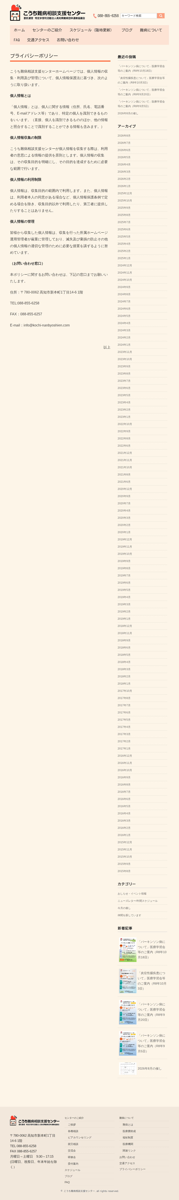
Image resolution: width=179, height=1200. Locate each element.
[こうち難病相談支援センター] (47, 7)
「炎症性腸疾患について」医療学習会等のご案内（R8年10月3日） (141, 80)
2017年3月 (124, 734)
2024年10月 (125, 279)
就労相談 (73, 1144)
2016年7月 (124, 791)
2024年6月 (124, 308)
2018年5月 (124, 654)
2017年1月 (124, 748)
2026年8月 (124, 135)
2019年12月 (125, 539)
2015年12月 (125, 842)
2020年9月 (124, 496)
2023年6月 (124, 388)
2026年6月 (124, 150)
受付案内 (73, 1163)
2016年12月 (125, 755)
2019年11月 (125, 546)
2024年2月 (124, 337)
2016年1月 (124, 835)
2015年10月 (125, 856)
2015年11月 (125, 849)
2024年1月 (124, 344)
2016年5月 (124, 806)
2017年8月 (124, 698)
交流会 (72, 1150)
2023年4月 (124, 402)
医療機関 (128, 1144)
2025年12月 (125, 193)
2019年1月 (124, 618)
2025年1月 (124, 258)
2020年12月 (125, 489)
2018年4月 (124, 662)
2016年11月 (125, 763)
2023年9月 (124, 366)
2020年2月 (124, 525)
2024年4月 (124, 323)
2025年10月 (125, 200)
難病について (151, 30)
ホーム (19, 30)
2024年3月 (124, 330)
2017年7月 (124, 705)
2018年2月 (124, 676)
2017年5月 (124, 719)
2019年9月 (124, 561)
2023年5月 (124, 395)
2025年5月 (124, 236)
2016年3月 (124, 820)
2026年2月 (124, 178)
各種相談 (73, 1131)
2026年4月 (124, 164)
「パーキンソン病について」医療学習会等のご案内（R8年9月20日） (141, 92)
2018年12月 (125, 626)
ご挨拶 (72, 1124)
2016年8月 (124, 784)
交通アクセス (38, 40)
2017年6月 (124, 712)
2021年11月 (125, 460)
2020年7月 (124, 503)
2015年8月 (124, 871)
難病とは (128, 1124)
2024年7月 (124, 301)
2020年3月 (124, 517)
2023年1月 (124, 416)
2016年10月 (125, 770)
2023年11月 (125, 352)
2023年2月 (124, 409)
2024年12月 (125, 265)
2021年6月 (124, 481)
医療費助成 (129, 1131)
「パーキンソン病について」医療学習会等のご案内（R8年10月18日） (141, 68)
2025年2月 (124, 251)
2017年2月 (124, 741)
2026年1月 (124, 186)
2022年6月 (124, 445)
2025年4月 (124, 243)
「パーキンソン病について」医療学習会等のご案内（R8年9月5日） (141, 104)
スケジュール (72, 1170)
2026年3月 (124, 171)
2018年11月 (125, 633)
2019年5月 (124, 589)
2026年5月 (124, 157)
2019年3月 (124, 604)
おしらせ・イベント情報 (132, 893)
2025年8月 (124, 215)
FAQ (17, 40)
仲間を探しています (129, 915)
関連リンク (129, 1150)
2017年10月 (125, 690)
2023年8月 (124, 373)
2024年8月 (124, 294)
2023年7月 (124, 380)
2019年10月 (125, 553)
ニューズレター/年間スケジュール (138, 900)
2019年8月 (124, 568)
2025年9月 (124, 207)
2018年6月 (124, 647)
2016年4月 (124, 813)
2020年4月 (124, 510)
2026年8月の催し (128, 113)
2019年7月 (124, 575)
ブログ (127, 30)
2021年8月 (124, 474)
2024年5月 (124, 315)
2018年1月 (124, 683)
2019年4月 (124, 597)
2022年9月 (124, 431)
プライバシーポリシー (132, 1169)
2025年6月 (124, 229)
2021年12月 (125, 452)
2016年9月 (124, 777)
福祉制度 (128, 1137)
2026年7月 (124, 142)
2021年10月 (125, 467)
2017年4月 (124, 726)
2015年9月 (124, 863)
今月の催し (124, 908)
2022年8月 (124, 438)
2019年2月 (124, 611)
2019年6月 (124, 582)
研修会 (72, 1157)
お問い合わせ (68, 40)
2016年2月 (124, 827)
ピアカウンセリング (79, 1137)
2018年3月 (124, 669)
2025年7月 (124, 222)
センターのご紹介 (47, 30)
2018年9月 (124, 640)
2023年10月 (125, 359)
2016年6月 (124, 799)
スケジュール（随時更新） (91, 30)
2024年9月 (124, 287)
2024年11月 (125, 272)
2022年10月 (125, 424)
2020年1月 (124, 532)
